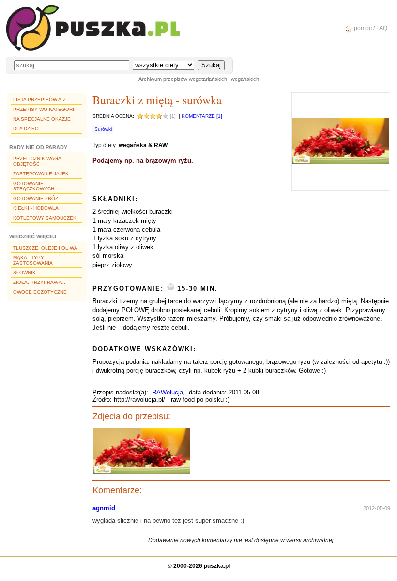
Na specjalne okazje (42, 119)
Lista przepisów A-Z (39, 99)
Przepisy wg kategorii (44, 109)
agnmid (103, 508)
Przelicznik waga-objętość (38, 161)
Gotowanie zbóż (35, 198)
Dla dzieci (26, 128)
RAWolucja (167, 392)
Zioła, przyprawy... (39, 282)
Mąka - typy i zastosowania (33, 260)
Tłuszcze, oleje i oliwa (45, 248)
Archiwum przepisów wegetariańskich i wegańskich (198, 79)
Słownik (24, 272)
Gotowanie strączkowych (33, 186)
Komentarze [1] (202, 116)
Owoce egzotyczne (40, 292)
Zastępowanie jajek (41, 173)
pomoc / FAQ (369, 28)
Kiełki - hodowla (36, 208)
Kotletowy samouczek (44, 217)
